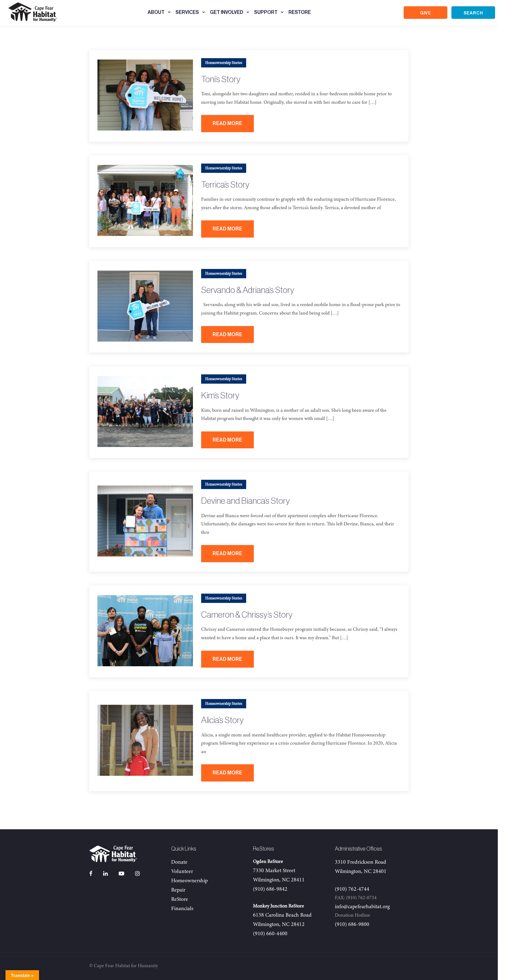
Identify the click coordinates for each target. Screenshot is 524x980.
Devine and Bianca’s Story (245, 501)
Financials (182, 908)
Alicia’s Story (222, 720)
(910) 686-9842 (270, 889)
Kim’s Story (220, 395)
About (156, 12)
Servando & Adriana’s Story (247, 290)
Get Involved (226, 12)
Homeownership (189, 881)
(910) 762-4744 (352, 889)
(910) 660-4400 (270, 934)
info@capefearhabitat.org (362, 907)
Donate (179, 862)
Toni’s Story (220, 79)
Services (187, 12)
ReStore (299, 12)
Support (266, 12)
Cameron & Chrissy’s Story (247, 615)
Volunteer (182, 871)
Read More (227, 123)
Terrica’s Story (225, 184)
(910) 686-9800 (352, 924)
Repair (178, 890)
